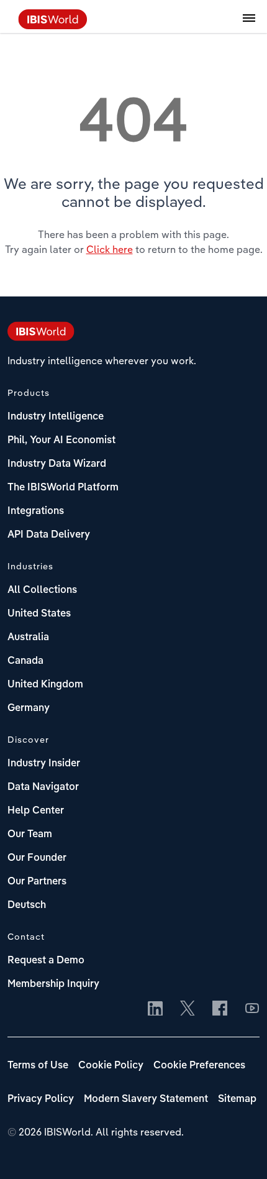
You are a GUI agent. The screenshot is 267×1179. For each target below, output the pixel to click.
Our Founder (36, 858)
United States (39, 614)
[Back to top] (239, 1151)
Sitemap (237, 1099)
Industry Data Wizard (56, 464)
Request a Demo (45, 961)
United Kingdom (45, 685)
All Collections (42, 590)
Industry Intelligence (55, 417)
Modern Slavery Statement (146, 1099)
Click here (109, 249)
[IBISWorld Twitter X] (187, 1009)
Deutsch (26, 906)
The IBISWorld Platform (63, 488)
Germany (28, 708)
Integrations (35, 511)
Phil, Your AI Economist (61, 441)
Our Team (29, 835)
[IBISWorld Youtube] (252, 1009)
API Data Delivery (48, 535)
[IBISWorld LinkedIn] (155, 1009)
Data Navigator (43, 787)
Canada (25, 661)
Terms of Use (37, 1066)
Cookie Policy (110, 1066)
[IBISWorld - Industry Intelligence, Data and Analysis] (52, 25)
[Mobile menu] (249, 24)
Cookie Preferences (199, 1066)
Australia (28, 638)
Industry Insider (43, 764)
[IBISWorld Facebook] (219, 1009)
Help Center (35, 811)
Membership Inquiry (53, 984)
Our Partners (36, 882)
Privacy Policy (40, 1099)
